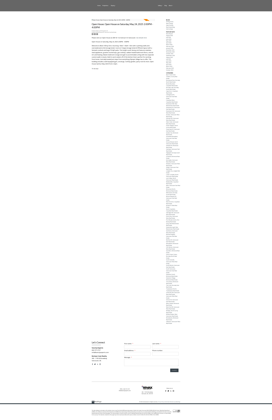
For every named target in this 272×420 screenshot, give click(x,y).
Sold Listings (169, 29)
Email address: (129, 350)
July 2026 (168, 37)
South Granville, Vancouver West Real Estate (171, 261)
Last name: (156, 344)
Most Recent (169, 34)
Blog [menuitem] (165, 5)
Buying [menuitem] (113, 5)
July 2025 (168, 59)
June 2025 (168, 61)
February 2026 (170, 46)
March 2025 (169, 66)
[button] (92, 364)
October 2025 (169, 53)
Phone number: (157, 350)
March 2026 (169, 44)
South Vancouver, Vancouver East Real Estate (171, 270)
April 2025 (168, 64)
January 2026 (169, 48)
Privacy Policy (161, 401)
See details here (141, 38)
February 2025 (170, 68)
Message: (127, 357)
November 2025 (170, 52)
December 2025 (170, 50)
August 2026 (169, 35)
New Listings (169, 23)
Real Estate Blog (170, 27)
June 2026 (168, 39)
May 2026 (168, 41)
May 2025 (168, 63)
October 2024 (169, 70)
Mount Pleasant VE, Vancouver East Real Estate (106, 32)
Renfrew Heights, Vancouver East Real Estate (171, 236)
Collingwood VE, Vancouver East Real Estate (171, 96)
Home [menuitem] (99, 5)
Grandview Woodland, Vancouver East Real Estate (172, 138)
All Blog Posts (169, 21)
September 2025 (170, 55)
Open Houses (169, 25)
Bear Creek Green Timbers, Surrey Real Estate (171, 76)
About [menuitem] (170, 5)
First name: (128, 344)
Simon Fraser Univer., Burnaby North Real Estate (171, 256)
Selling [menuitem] (160, 5)
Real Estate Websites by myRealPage (172, 401)
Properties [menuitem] (105, 5)
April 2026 (168, 43)
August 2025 (169, 57)
